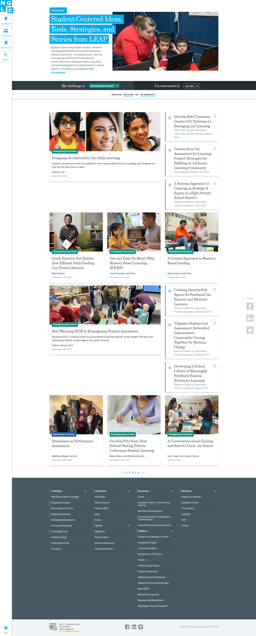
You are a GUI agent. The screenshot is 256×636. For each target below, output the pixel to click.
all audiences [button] (148, 94)
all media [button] (128, 94)
